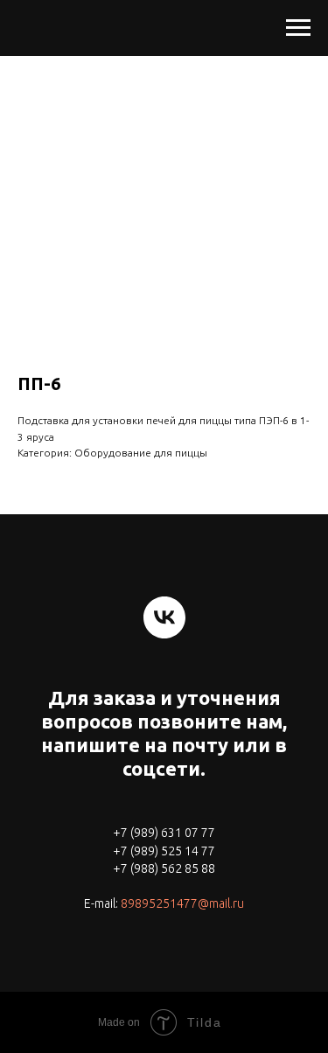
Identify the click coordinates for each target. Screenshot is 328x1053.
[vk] (164, 617)
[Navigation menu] (298, 28)
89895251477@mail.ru (182, 903)
